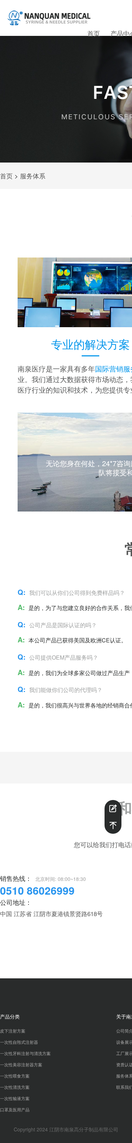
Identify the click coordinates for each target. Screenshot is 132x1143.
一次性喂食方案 (15, 1076)
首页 (93, 33)
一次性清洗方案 (15, 1087)
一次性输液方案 (15, 1098)
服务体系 (32, 175)
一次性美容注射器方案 (21, 1064)
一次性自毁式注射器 (19, 1042)
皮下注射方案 (12, 1031)
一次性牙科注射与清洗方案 (25, 1053)
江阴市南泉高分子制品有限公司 (83, 1129)
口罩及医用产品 (15, 1109)
